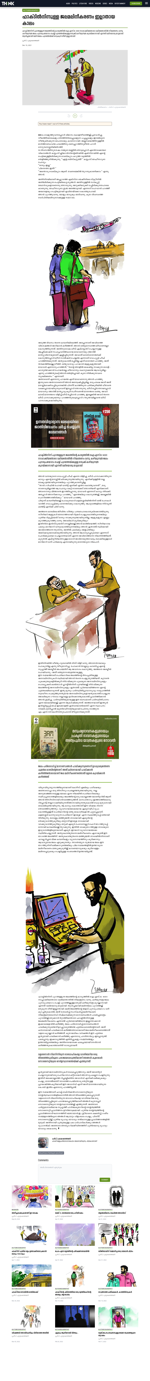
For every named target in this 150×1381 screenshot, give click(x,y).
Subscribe (136, 3)
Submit (104, 1180)
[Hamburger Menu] (146, 3)
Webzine (98, 3)
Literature (83, 3)
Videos (91, 3)
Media (111, 3)
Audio (68, 3)
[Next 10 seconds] (81, 115)
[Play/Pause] (75, 115)
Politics (74, 3)
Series (105, 3)
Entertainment (120, 3)
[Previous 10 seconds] (68, 115)
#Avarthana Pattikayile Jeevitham (51, 1153)
